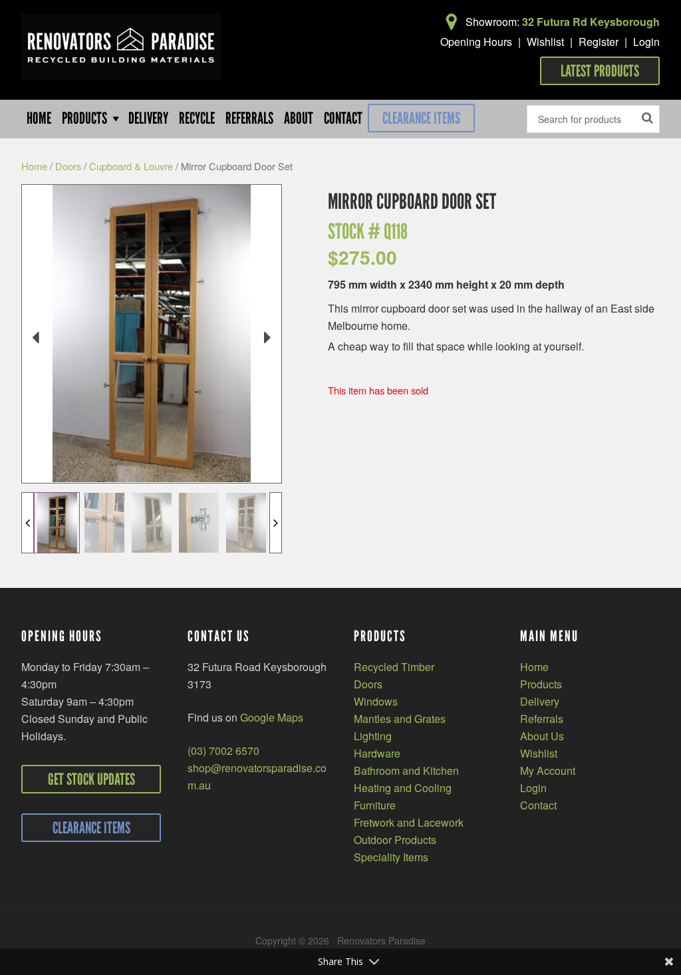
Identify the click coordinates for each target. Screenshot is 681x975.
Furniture (375, 805)
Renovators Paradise (121, 46)
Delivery (539, 701)
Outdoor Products (395, 839)
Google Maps (271, 717)
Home (34, 166)
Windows (376, 701)
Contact (538, 805)
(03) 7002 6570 (223, 750)
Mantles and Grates (400, 718)
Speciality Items (391, 857)
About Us (542, 736)
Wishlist (545, 41)
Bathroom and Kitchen (406, 770)
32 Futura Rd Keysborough (591, 21)
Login (646, 41)
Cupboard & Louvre (131, 166)
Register (598, 41)
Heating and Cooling (403, 787)
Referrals (541, 718)
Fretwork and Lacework (409, 822)
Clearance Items (421, 118)
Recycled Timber (394, 666)
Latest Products (600, 70)
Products (541, 684)
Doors (68, 166)
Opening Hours (476, 41)
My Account (547, 770)
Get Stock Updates (91, 779)
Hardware (377, 753)
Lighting (373, 736)
